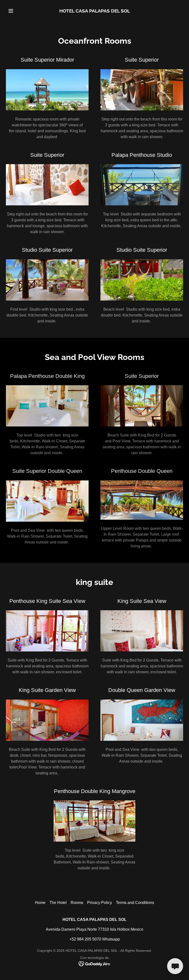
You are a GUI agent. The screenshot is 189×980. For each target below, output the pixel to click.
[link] (94, 11)
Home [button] (40, 903)
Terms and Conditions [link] (135, 903)
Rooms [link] (77, 903)
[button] (19, 11)
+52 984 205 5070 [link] (85, 939)
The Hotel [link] (58, 903)
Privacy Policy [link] (99, 903)
